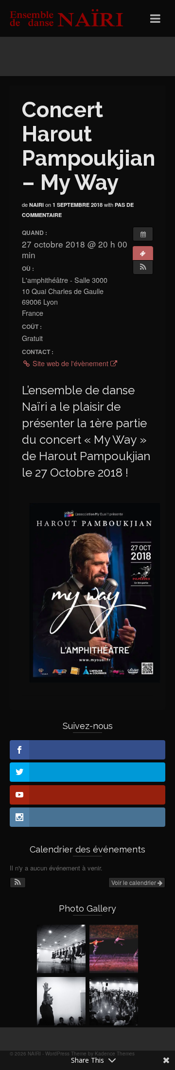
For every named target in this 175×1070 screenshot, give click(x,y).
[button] (143, 267)
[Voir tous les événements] (143, 234)
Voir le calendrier (134, 882)
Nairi (36, 204)
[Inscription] (143, 253)
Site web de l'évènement (70, 363)
